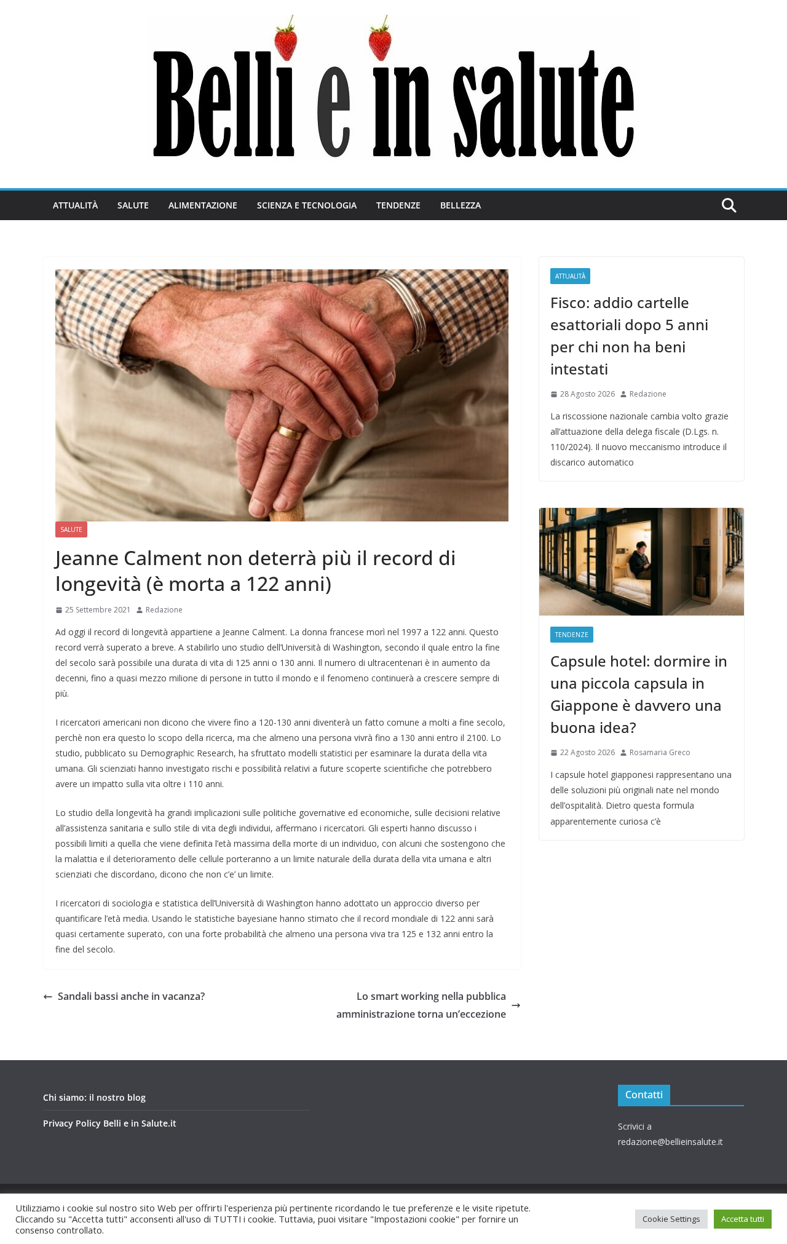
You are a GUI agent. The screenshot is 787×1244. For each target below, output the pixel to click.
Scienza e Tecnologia (307, 205)
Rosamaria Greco (660, 752)
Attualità (75, 205)
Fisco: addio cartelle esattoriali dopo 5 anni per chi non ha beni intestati (629, 335)
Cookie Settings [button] (671, 1218)
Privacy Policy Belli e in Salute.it (109, 1123)
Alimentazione (202, 205)
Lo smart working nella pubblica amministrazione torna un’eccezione (421, 1005)
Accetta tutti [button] (742, 1218)
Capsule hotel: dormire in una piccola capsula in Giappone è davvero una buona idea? (638, 694)
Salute (133, 205)
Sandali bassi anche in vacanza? (131, 996)
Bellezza (460, 205)
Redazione (164, 609)
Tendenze (398, 205)
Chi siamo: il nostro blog (94, 1097)
